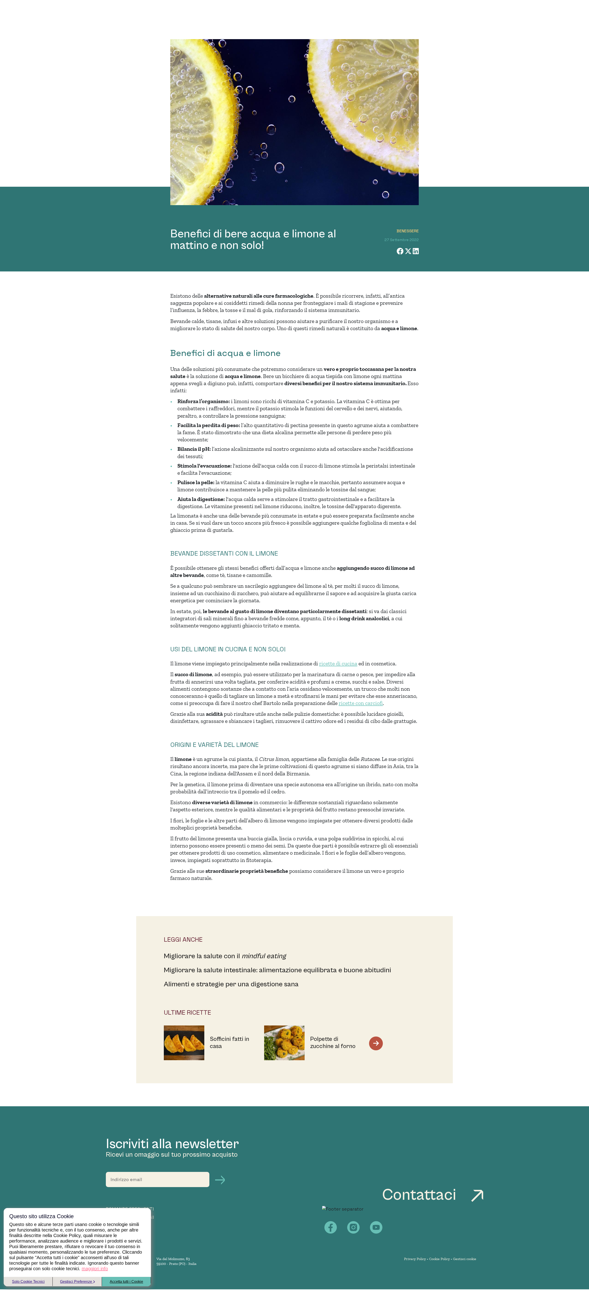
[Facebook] (330, 1227)
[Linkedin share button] (416, 251)
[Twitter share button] (409, 251)
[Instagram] (353, 1227)
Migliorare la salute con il (225, 956)
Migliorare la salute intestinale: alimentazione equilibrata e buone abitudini (277, 970)
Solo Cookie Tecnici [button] (28, 1282)
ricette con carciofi (361, 703)
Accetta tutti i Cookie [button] (126, 1282)
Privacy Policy (415, 1259)
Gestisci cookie (464, 1259)
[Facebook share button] (401, 251)
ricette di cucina (338, 663)
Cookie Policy (439, 1259)
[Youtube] (376, 1227)
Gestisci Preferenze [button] (76, 1282)
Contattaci (421, 1195)
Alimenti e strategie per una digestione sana (231, 984)
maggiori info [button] (95, 1268)
